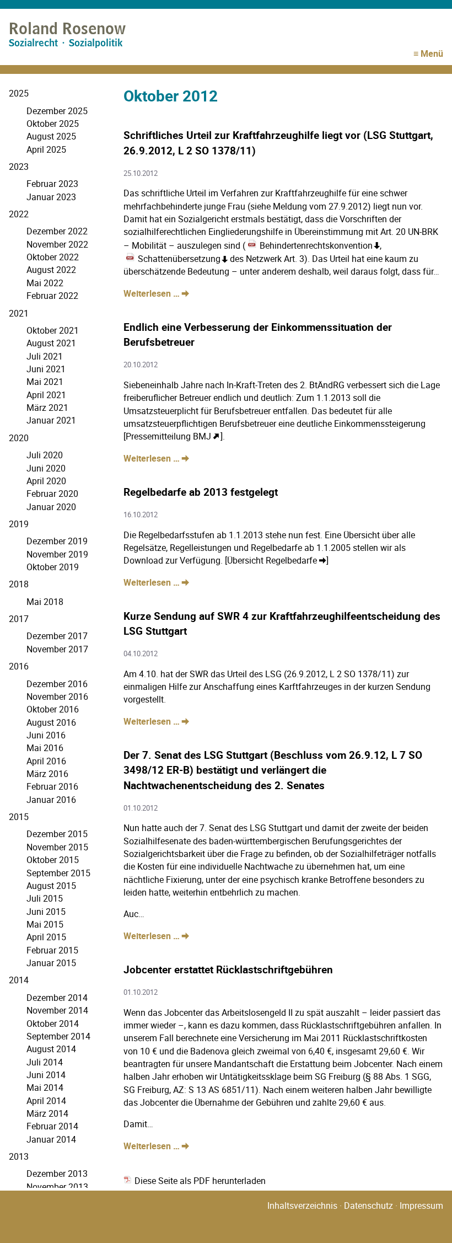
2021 (19, 313)
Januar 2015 (51, 963)
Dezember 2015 (57, 834)
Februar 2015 (52, 950)
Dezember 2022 (57, 231)
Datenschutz (368, 1205)
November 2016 (57, 696)
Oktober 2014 (52, 1023)
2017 (19, 619)
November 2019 (57, 554)
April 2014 (46, 1101)
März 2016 (47, 774)
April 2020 (46, 481)
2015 (19, 817)
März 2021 (47, 407)
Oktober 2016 (52, 709)
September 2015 (58, 873)
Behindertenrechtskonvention (316, 245)
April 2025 (46, 149)
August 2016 (51, 722)
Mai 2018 (44, 602)
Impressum (421, 1205)
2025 (19, 93)
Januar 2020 (51, 507)
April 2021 (46, 395)
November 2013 (57, 1187)
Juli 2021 (44, 356)
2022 (19, 214)
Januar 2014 (51, 1139)
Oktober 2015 (52, 860)
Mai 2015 (44, 924)
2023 (19, 166)
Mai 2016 (44, 748)
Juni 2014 (46, 1075)
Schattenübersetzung (179, 259)
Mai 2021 (44, 382)
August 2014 (51, 1049)
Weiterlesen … (156, 293)
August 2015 (51, 886)
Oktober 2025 (52, 123)
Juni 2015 (46, 912)
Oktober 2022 (52, 257)
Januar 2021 (51, 420)
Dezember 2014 (57, 998)
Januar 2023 (51, 197)
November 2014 (57, 1010)
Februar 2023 (52, 184)
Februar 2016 (52, 786)
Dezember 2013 (57, 1173)
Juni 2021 (46, 369)
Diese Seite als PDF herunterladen (199, 1181)
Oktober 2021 (52, 330)
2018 (19, 584)
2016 (19, 666)
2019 (19, 524)
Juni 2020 (46, 468)
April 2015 (46, 937)
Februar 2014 (52, 1126)
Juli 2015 (44, 898)
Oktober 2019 (52, 567)
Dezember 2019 (57, 541)
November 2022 (57, 244)
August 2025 (51, 136)
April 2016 (46, 761)
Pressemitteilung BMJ (168, 436)
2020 (19, 438)
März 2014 (47, 1113)
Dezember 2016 (57, 684)
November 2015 (57, 847)
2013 (19, 1156)
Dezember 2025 (57, 111)
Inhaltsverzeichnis (302, 1205)
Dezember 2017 (57, 636)
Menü (432, 53)
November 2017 (57, 649)
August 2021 (51, 343)
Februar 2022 (52, 296)
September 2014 (58, 1036)
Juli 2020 (44, 455)
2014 (19, 980)
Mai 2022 (44, 283)
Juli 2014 (44, 1062)
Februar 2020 (52, 493)
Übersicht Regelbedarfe (272, 560)
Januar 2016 (51, 800)
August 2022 (51, 270)
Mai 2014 (44, 1087)
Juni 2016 (46, 735)
